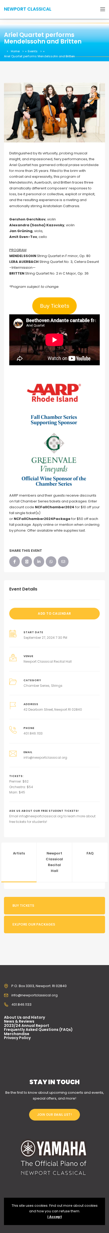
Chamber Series (36, 685)
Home (15, 51)
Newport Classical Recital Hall (48, 661)
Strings (56, 685)
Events (33, 51)
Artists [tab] (19, 853)
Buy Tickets (54, 306)
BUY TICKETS (23, 905)
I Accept (54, 1216)
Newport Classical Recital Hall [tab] (54, 862)
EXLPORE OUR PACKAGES (33, 924)
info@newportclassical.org (45, 757)
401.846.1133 (33, 733)
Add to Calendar (54, 613)
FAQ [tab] (90, 853)
